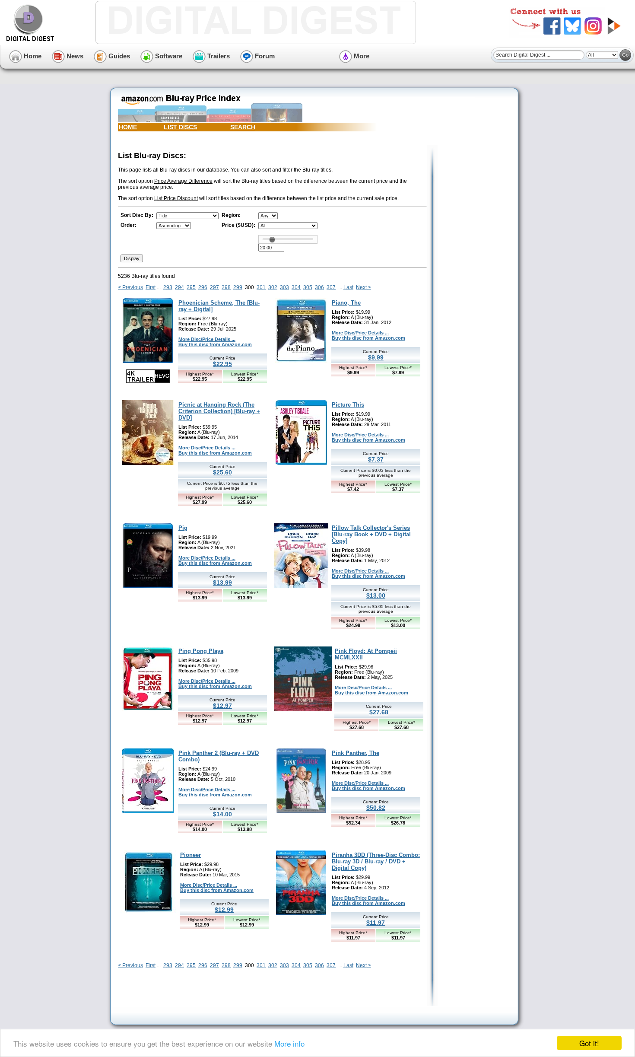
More (360, 56)
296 (202, 287)
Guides (118, 56)
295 (191, 287)
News (74, 56)
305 (307, 287)
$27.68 (378, 712)
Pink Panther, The (355, 753)
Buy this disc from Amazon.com (215, 344)
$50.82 (375, 807)
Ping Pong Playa (200, 651)
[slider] (272, 239)
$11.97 (375, 922)
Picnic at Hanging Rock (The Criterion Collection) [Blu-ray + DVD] (219, 411)
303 (284, 287)
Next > (363, 287)
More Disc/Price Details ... (206, 339)
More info (289, 1043)
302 (272, 287)
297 (214, 287)
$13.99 (222, 582)
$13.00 (375, 595)
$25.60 (222, 472)
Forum (264, 56)
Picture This (348, 404)
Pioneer (190, 855)
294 (179, 287)
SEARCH (242, 127)
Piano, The (346, 302)
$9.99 (376, 357)
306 (319, 287)
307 (331, 287)
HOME (128, 127)
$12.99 (224, 909)
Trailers (218, 56)
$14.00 (222, 814)
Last (348, 287)
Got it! (589, 1043)
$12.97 (222, 705)
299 (237, 287)
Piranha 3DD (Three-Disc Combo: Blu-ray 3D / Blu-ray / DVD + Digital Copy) (376, 861)
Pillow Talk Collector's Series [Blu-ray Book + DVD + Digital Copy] (371, 534)
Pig (182, 528)
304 (296, 287)
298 (226, 287)
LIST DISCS (180, 127)
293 (167, 287)
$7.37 (376, 459)
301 (261, 287)
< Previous (130, 287)
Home (31, 56)
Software (167, 56)
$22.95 (222, 363)
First (151, 287)
